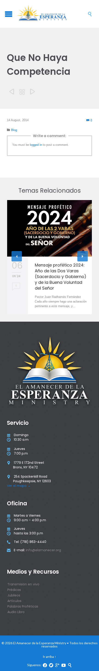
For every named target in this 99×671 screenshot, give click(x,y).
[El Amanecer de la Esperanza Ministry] (51, 14)
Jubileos (13, 595)
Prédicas (14, 589)
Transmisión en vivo (23, 584)
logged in (36, 145)
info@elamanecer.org (43, 550)
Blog (14, 130)
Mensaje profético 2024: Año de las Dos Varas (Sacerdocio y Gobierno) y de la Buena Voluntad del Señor (60, 276)
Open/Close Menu (8, 14)
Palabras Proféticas (22, 606)
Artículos (14, 601)
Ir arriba (48, 657)
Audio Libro (16, 612)
